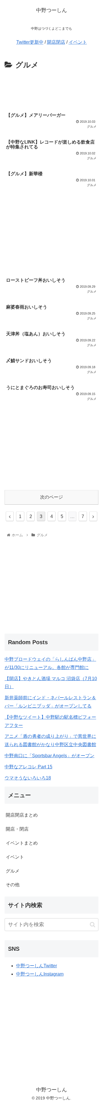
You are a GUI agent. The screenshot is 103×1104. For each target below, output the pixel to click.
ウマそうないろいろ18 (28, 777)
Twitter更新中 (29, 42)
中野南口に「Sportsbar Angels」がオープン (49, 755)
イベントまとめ (22, 843)
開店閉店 (56, 42)
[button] (93, 924)
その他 (12, 884)
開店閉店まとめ (22, 815)
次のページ (51, 497)
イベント (78, 42)
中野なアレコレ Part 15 (28, 766)
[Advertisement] (51, 88)
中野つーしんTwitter (36, 965)
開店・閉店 (17, 829)
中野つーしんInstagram (40, 974)
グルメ (12, 871)
